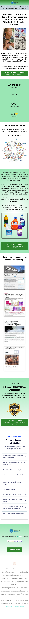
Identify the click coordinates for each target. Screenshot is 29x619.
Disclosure (22, 606)
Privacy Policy (11, 606)
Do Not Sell (16, 606)
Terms (6, 606)
